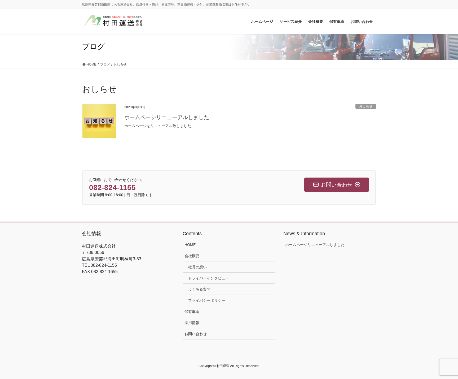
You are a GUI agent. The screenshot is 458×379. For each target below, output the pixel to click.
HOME (190, 245)
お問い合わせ (195, 334)
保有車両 (191, 311)
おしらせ (366, 106)
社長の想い (197, 267)
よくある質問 (199, 289)
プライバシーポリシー (206, 300)
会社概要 (191, 256)
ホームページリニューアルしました (166, 117)
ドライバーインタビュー (208, 278)
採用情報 (191, 323)
